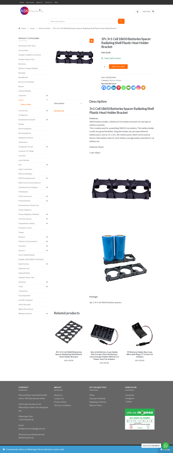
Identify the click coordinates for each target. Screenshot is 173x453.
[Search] (121, 21)
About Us (39, 2)
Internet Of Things (26, 151)
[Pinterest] (118, 87)
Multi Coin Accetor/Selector (29, 183)
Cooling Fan (23, 115)
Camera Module (24, 91)
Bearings (21, 73)
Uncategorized (24, 295)
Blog (56, 2)
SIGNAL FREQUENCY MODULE (31, 259)
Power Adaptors (25, 210)
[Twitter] (109, 87)
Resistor (21, 237)
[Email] (128, 87)
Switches (22, 282)
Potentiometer (24, 201)
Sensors (21, 250)
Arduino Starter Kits (26, 59)
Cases (32, 28)
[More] (143, 87)
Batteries (22, 64)
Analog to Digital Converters (29, 55)
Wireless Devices (25, 313)
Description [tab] (59, 103)
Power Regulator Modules (28, 214)
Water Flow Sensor (25, 309)
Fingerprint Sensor (25, 138)
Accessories (23, 50)
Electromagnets (24, 133)
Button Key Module (26, 82)
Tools (20, 286)
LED (20, 165)
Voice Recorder (24, 304)
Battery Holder (45, 28)
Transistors (23, 291)
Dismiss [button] (166, 449)
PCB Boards (23, 192)
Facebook (129, 395)
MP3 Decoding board (26, 178)
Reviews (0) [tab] (59, 110)
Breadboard (23, 77)
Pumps (21, 232)
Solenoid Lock (23, 268)
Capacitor (22, 95)
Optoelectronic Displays (28, 187)
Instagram (129, 398)
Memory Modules (25, 174)
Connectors (23, 110)
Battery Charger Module (28, 68)
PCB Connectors (25, 196)
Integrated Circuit (25, 147)
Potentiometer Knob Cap (28, 205)
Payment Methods (97, 398)
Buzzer (21, 86)
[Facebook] (104, 87)
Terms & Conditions (62, 405)
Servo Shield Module (26, 255)
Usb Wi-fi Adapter (25, 300)
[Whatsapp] (123, 87)
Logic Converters (25, 169)
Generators (23, 142)
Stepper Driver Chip (26, 277)
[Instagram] (138, 87)
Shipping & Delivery (97, 402)
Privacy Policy (60, 402)
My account (30, 2)
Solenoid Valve (24, 273)
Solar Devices (23, 264)
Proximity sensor (25, 228)
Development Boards (26, 119)
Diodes (21, 124)
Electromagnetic (25, 128)
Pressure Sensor (25, 219)
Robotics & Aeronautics (27, 241)
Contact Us (48, 2)
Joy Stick (21, 156)
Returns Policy (95, 405)
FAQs (91, 395)
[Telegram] (133, 87)
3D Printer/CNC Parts (27, 46)
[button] (92, 41)
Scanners (22, 246)
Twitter (128, 401)
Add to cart (118, 66)
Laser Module (23, 160)
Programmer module (26, 223)
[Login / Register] (137, 11)
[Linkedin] (113, 87)
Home (22, 2)
